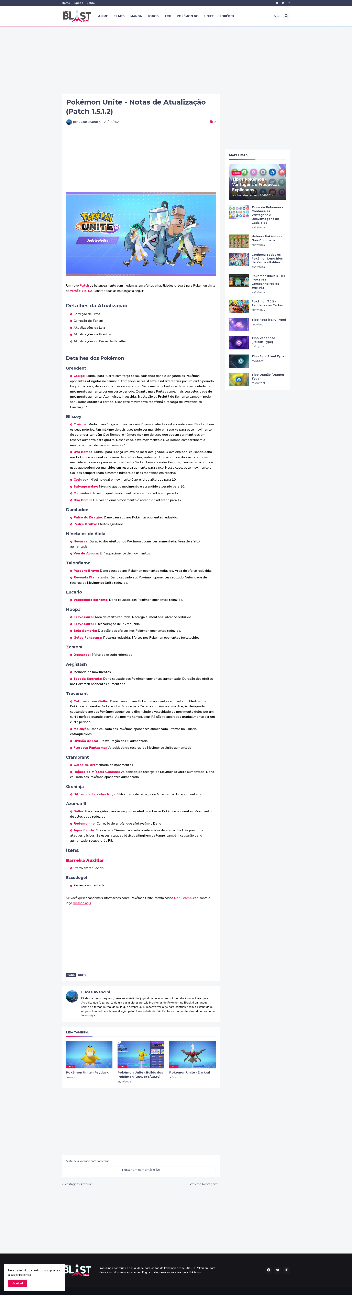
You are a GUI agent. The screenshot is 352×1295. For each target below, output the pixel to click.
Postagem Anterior (78, 1184)
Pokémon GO (188, 16)
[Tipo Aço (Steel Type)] (239, 361)
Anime (103, 16)
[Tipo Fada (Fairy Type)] (239, 324)
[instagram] (289, 3)
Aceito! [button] (17, 1283)
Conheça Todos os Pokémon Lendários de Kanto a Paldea (267, 258)
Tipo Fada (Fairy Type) (269, 320)
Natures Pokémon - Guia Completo (267, 238)
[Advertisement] (176, 60)
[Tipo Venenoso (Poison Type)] (239, 342)
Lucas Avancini (95, 992)
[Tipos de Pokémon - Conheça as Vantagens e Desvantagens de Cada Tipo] (239, 212)
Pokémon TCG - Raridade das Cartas (267, 303)
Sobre (91, 2)
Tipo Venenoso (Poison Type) (263, 340)
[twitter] (283, 3)
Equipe (78, 2)
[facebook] (277, 3)
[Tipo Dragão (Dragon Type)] (239, 379)
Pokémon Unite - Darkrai (189, 1072)
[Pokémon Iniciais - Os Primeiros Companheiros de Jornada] (239, 280)
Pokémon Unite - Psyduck (87, 1072)
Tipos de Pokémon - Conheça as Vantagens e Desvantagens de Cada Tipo (267, 215)
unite (82, 974)
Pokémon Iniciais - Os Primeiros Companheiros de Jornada (268, 281)
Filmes (119, 16)
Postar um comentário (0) (141, 1170)
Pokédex (226, 16)
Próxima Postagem (203, 1184)
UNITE (209, 16)
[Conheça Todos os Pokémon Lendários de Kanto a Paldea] (239, 259)
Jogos (153, 16)
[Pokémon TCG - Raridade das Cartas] (239, 306)
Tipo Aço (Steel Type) (269, 356)
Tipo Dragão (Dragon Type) (268, 376)
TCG (167, 16)
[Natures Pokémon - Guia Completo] (239, 241)
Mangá (136, 16)
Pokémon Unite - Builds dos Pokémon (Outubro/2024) (140, 1074)
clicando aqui (82, 903)
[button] (276, 16)
